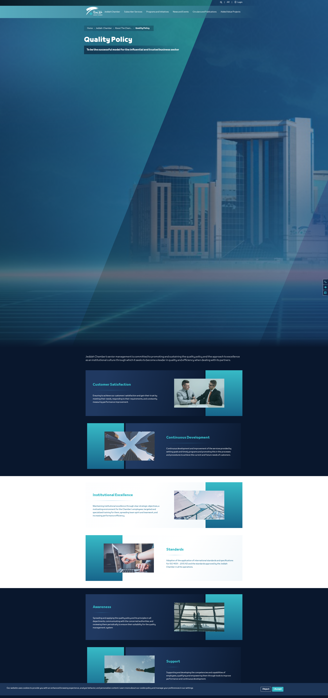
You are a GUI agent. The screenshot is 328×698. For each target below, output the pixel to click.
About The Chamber (123, 28)
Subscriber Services (133, 12)
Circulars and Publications (205, 12)
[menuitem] (228, 2)
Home (90, 28)
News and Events (181, 12)
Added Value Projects (230, 12)
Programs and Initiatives (157, 12)
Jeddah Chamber (112, 12)
